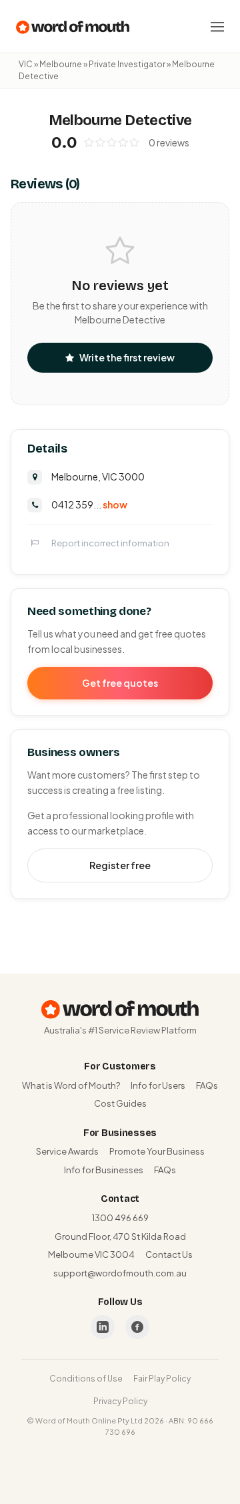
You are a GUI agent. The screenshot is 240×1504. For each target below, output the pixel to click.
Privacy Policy (120, 1401)
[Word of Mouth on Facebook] (137, 1327)
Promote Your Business (157, 1151)
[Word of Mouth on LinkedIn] (103, 1327)
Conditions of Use (86, 1379)
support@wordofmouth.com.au (120, 1273)
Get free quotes (120, 683)
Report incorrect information (110, 543)
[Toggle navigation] (217, 26)
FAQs (207, 1085)
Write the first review (127, 357)
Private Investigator (127, 64)
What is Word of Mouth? (71, 1085)
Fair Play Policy (162, 1379)
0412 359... (89, 504)
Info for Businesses (103, 1170)
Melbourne (60, 64)
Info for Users (158, 1085)
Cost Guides (120, 1103)
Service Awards (67, 1151)
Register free (120, 865)
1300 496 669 (120, 1218)
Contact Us (169, 1254)
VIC (26, 64)
